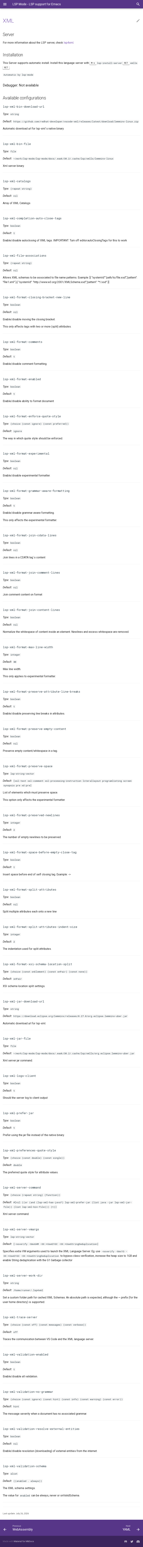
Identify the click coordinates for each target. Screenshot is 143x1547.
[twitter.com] (132, 1541)
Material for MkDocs (24, 1541)
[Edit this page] (138, 21)
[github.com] (125, 1541)
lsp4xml (68, 42)
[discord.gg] (138, 1541)
